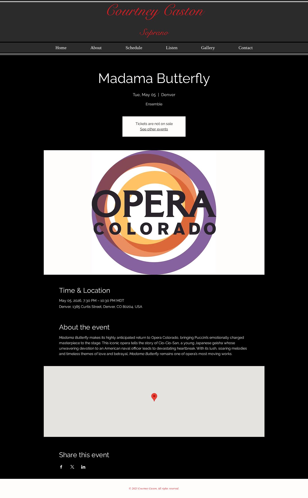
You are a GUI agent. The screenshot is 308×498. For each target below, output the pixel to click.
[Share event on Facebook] (61, 467)
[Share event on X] (72, 467)
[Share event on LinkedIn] (83, 467)
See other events (154, 129)
